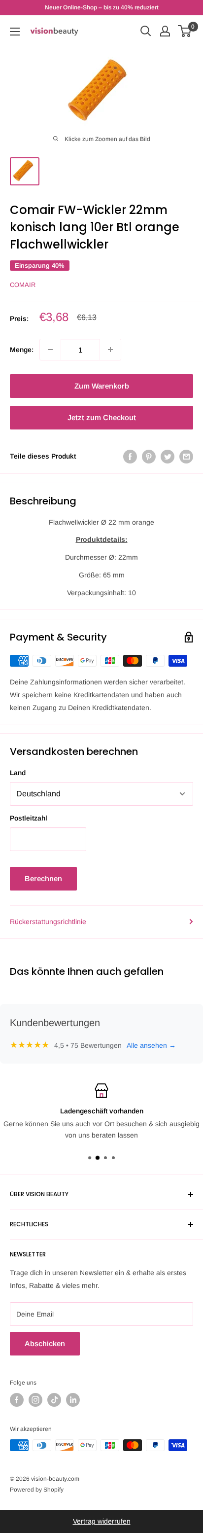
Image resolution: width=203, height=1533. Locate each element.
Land (18, 773)
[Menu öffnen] (15, 32)
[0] (185, 31)
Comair (22, 284)
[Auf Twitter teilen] (167, 456)
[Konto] (165, 31)
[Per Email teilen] (186, 456)
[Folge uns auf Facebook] (17, 1400)
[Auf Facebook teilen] (130, 456)
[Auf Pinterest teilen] (149, 456)
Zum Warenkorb (101, 386)
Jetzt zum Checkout (102, 417)
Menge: (22, 350)
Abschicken (45, 1343)
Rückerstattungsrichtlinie (48, 922)
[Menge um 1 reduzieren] (50, 349)
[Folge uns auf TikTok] (54, 1400)
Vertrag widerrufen (102, 1521)
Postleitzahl (28, 818)
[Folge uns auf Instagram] (35, 1400)
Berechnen (43, 878)
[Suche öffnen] (145, 31)
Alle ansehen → (151, 1045)
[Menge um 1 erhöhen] (110, 349)
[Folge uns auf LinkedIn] (73, 1400)
